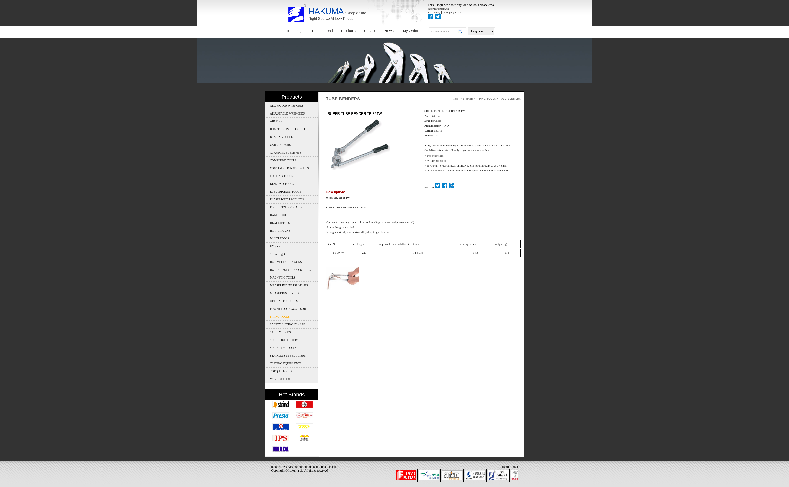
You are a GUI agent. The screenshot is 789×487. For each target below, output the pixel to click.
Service (370, 31)
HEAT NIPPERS (277, 222)
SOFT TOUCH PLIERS (282, 340)
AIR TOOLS (275, 121)
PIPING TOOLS (277, 316)
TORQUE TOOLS (278, 371)
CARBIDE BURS (278, 144)
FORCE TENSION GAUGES (285, 207)
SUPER (437, 120)
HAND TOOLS (276, 215)
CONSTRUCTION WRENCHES (287, 168)
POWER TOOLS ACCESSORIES (287, 308)
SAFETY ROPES (278, 332)
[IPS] (280, 440)
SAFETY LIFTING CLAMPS (285, 324)
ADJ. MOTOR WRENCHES (284, 105)
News (389, 31)
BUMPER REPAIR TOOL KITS (286, 129)
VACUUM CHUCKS (279, 379)
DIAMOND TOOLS (279, 183)
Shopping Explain (453, 12)
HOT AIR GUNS (277, 230)
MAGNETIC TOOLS (280, 277)
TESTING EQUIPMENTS (283, 363)
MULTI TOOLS (277, 238)
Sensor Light (275, 254)
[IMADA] (280, 451)
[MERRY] (304, 440)
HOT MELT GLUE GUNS (283, 262)
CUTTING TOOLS (279, 176)
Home (456, 98)
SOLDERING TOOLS (281, 347)
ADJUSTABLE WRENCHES (285, 113)
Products (348, 31)
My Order (410, 31)
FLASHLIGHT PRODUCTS (284, 199)
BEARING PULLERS (280, 137)
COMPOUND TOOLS (280, 160)
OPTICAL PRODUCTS (281, 301)
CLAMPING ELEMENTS (283, 152)
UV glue (272, 246)
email (494, 145)
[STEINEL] (280, 406)
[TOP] (304, 429)
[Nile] (280, 429)
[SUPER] (304, 418)
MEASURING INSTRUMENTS (286, 285)
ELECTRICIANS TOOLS (283, 191)
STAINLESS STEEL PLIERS (285, 355)
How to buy (434, 12)
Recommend (322, 31)
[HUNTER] (304, 406)
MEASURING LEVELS (282, 293)
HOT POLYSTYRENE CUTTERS (288, 269)
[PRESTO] (280, 418)
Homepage (295, 31)
